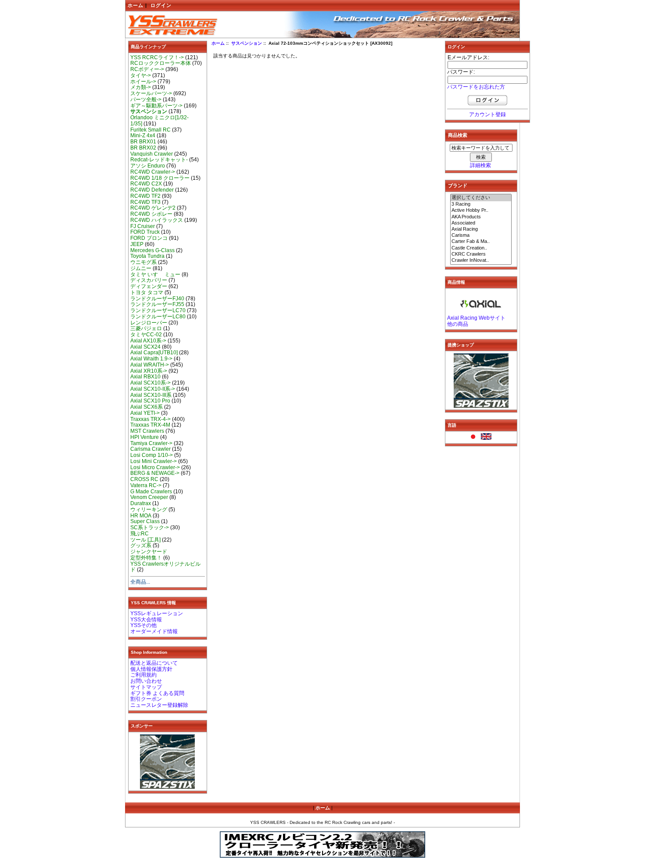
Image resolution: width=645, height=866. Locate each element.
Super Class (145, 521)
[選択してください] (481, 197)
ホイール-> (143, 81)
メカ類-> (140, 87)
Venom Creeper (149, 497)
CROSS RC (144, 479)
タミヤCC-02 (146, 334)
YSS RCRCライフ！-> (157, 57)
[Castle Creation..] (481, 248)
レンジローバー (148, 323)
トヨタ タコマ (146, 292)
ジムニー (140, 268)
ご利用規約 (143, 675)
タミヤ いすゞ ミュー (155, 274)
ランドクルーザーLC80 (158, 317)
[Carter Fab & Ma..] (481, 242)
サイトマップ (146, 687)
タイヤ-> (140, 75)
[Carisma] (481, 235)
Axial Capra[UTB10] (154, 352)
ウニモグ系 (143, 262)
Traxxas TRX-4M (150, 425)
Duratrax (140, 503)
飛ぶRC (139, 534)
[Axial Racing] (481, 229)
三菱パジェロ (146, 328)
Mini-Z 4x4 (142, 135)
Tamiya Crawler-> (151, 443)
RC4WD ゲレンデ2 (153, 208)
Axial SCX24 (145, 347)
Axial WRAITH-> (149, 365)
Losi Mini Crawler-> (153, 461)
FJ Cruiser (142, 226)
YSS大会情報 (146, 620)
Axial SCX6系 (146, 407)
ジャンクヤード (148, 552)
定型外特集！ (146, 558)
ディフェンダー (148, 286)
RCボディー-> (147, 69)
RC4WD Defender (152, 190)
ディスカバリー (148, 280)
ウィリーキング (148, 509)
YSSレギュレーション (156, 613)
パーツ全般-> (145, 99)
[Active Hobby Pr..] (481, 210)
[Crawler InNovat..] (481, 260)
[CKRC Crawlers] (481, 254)
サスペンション (246, 43)
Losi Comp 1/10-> (151, 455)
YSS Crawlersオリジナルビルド (165, 567)
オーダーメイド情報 (154, 631)
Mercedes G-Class (152, 250)
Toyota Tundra (147, 256)
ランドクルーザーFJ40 (157, 299)
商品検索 (457, 135)
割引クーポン (146, 699)
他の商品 (457, 324)
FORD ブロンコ (149, 238)
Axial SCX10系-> (150, 383)
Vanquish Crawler (151, 154)
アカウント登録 (487, 114)
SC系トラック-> (149, 527)
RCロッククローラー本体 (160, 63)
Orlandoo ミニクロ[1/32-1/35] (159, 120)
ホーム (135, 5)
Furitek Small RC (150, 130)
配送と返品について (154, 663)
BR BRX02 (143, 148)
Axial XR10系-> (148, 371)
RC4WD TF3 (145, 202)
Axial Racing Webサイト (476, 318)
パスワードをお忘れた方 (476, 87)
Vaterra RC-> (145, 485)
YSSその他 (143, 625)
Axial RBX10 (145, 377)
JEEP (136, 244)
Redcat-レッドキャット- (159, 160)
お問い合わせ (146, 681)
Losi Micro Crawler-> (155, 467)
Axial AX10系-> (148, 341)
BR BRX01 (143, 142)
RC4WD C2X (146, 184)
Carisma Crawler (150, 449)
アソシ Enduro (147, 166)
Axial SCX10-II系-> (152, 389)
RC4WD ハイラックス (156, 220)
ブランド (457, 185)
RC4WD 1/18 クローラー (160, 178)
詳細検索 (480, 165)
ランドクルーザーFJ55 (157, 304)
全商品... (140, 582)
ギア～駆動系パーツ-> (156, 106)
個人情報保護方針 (151, 669)
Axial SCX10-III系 (151, 395)
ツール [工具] (145, 540)
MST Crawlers (147, 431)
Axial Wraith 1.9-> (151, 359)
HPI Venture (144, 437)
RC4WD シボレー (151, 214)
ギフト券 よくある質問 (157, 693)
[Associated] (481, 223)
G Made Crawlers (151, 491)
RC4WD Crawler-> (152, 172)
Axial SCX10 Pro (150, 401)
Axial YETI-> (145, 413)
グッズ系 (140, 545)
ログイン (161, 5)
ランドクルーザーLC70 (158, 310)
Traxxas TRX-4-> (150, 419)
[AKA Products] (481, 217)
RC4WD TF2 (145, 196)
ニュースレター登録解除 (159, 705)
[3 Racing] (481, 204)
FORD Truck (145, 232)
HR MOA (140, 516)
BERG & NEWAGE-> (154, 473)
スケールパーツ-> (151, 93)
